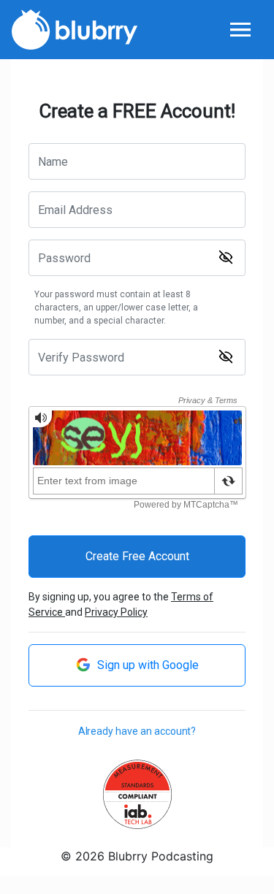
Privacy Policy (116, 612)
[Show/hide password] (225, 257)
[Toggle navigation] (240, 30)
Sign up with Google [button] (146, 665)
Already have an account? (137, 731)
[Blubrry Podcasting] (74, 28)
